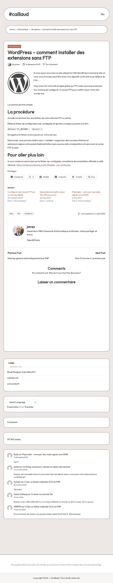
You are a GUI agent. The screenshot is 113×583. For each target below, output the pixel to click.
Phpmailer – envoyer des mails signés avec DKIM (45, 454)
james (31, 227)
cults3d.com (13, 378)
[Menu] (102, 14)
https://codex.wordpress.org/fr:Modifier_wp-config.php (44, 165)
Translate (28, 407)
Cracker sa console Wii (42, 494)
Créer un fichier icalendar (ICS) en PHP (42, 482)
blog (11, 213)
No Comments (52, 64)
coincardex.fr (13, 383)
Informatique (14, 46)
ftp (19, 213)
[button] (33, 240)
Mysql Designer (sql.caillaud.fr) (21, 372)
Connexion (12, 422)
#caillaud (19, 14)
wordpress (29, 213)
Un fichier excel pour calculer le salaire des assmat (46, 466)
